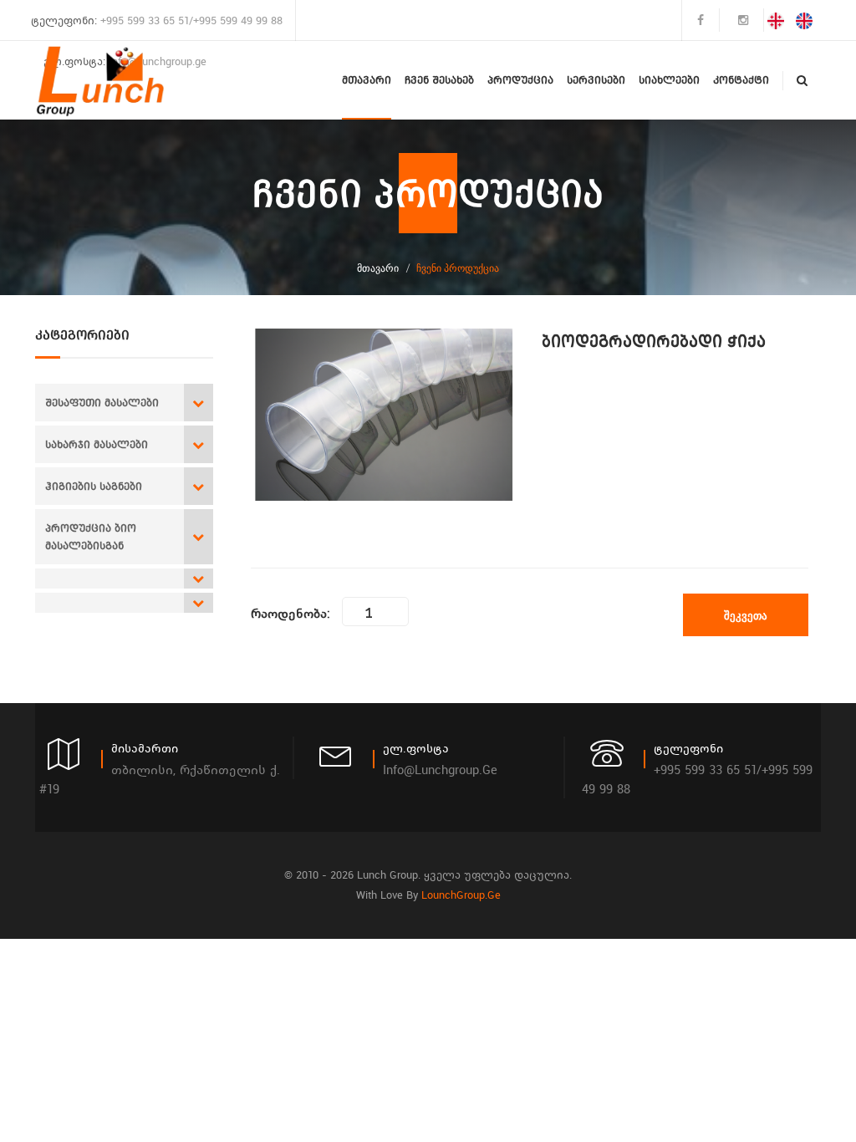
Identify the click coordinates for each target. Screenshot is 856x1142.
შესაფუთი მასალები (102, 402)
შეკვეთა (745, 615)
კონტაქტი (741, 80)
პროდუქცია (520, 80)
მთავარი (366, 80)
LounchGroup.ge (461, 895)
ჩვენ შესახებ (439, 80)
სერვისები (596, 80)
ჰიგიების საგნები (93, 486)
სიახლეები (669, 80)
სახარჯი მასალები (96, 444)
